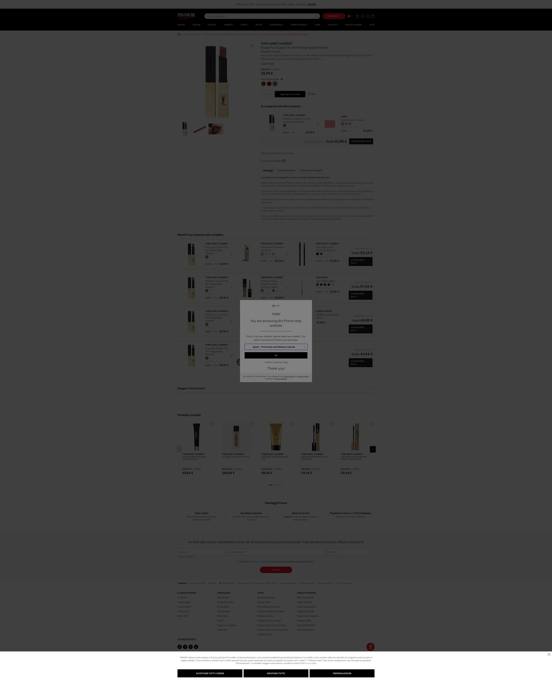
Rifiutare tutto (276, 673)
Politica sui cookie (308, 663)
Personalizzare (342, 673)
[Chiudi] (549, 654)
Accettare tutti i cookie (210, 673)
